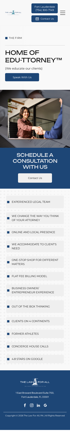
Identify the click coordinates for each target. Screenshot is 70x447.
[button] (62, 12)
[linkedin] (38, 406)
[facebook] (25, 406)
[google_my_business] (45, 406)
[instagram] (31, 406)
